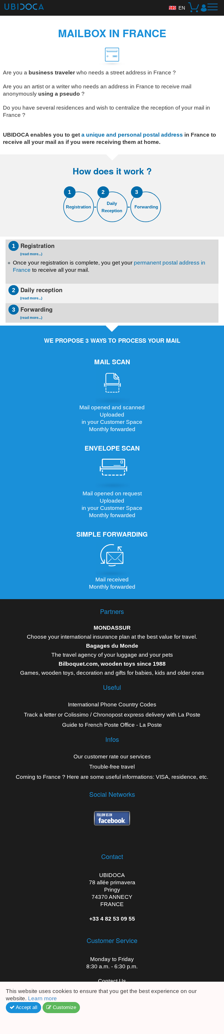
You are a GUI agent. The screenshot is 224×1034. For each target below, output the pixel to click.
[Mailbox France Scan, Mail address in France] (112, 386)
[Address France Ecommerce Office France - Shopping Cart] (194, 8)
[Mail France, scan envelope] (112, 472)
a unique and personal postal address (132, 135)
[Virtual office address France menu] (214, 9)
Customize (63, 1007)
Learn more (43, 998)
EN (181, 8)
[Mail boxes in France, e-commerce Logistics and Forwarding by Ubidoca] (22, 4)
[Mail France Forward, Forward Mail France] (112, 558)
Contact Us (112, 981)
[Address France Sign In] (203, 8)
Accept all (26, 1007)
